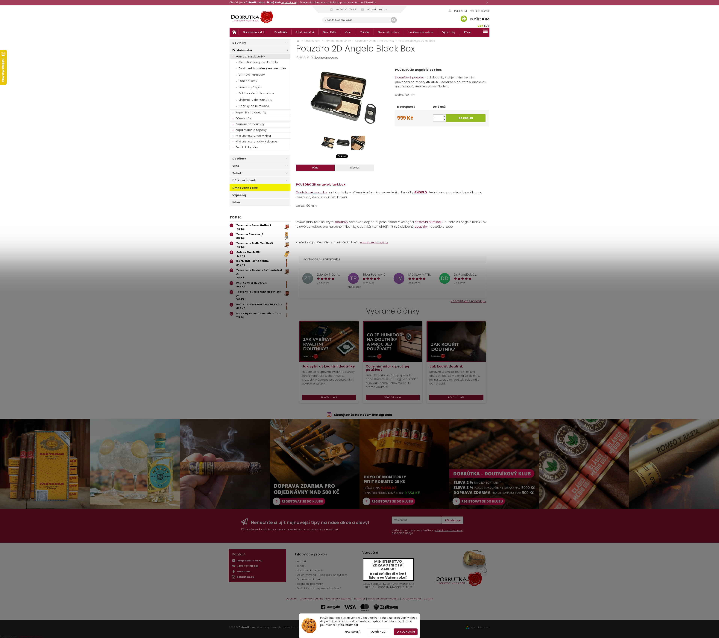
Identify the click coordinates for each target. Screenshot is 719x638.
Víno (348, 32)
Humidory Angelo (251, 87)
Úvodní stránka (234, 32)
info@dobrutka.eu (249, 560)
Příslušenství (305, 32)
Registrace (482, 11)
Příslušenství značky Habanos (256, 141)
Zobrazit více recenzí (466, 301)
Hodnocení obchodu (310, 570)
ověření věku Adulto (30, 636)
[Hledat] (394, 20)
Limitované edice (421, 32)
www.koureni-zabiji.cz (374, 242)
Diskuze (355, 167)
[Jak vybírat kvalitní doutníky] (329, 341)
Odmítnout (379, 632)
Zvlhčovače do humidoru (256, 93)
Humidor (359, 598)
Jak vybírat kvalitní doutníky (328, 366)
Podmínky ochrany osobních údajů (319, 588)
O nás (301, 566)
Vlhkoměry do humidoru (255, 100)
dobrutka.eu (245, 576)
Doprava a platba (308, 579)
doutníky (341, 222)
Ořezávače (243, 118)
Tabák (364, 32)
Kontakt (301, 561)
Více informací (348, 625)
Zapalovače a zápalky (251, 130)
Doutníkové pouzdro (409, 77)
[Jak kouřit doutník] (456, 341)
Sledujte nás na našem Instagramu (363, 415)
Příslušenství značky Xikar (253, 136)
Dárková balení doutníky (383, 598)
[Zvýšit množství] (444, 116)
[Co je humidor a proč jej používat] (392, 341)
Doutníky (280, 32)
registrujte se (288, 2)
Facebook (243, 571)
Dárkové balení (388, 32)
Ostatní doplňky (247, 147)
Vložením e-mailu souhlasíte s (427, 531)
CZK (480, 26)
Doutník (428, 598)
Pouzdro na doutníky (250, 124)
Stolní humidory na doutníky (258, 62)
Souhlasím (407, 632)
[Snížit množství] (444, 119)
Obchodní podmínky (310, 584)
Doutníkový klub (254, 32)
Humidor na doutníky (250, 56)
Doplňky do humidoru (254, 106)
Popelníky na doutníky (251, 112)
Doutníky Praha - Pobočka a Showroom (322, 575)
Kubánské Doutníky (311, 598)
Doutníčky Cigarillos (338, 598)
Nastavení (352, 632)
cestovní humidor (428, 222)
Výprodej (448, 32)
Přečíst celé (329, 397)
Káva (467, 32)
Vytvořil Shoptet (479, 627)
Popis (315, 167)
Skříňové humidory (252, 75)
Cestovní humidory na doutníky (262, 68)
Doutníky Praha (411, 598)
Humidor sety (248, 81)
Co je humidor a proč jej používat (387, 368)
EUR (486, 26)
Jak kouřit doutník (446, 366)
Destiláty (329, 32)
